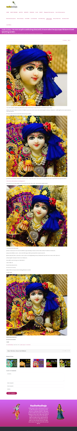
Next (69, 40)
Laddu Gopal (22, 344)
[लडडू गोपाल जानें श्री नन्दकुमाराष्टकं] (51, 363)
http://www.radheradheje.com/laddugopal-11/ (15, 181)
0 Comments (28, 344)
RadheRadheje (10, 344)
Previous (65, 40)
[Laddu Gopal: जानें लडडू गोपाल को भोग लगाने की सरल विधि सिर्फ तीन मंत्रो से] (65, 363)
